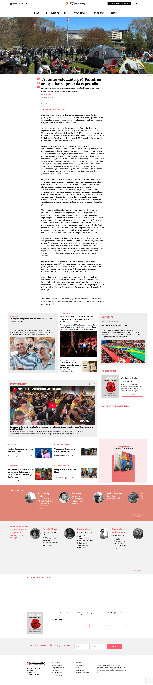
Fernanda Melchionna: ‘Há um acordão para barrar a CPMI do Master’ (120, 543)
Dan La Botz (46, 94)
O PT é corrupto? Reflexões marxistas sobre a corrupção (50, 541)
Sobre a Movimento (58, 665)
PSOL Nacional (79, 665)
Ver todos (137, 517)
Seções (114, 13)
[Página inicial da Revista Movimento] (75, 4)
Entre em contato (57, 675)
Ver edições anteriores (109, 625)
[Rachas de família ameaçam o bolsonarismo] (43, 453)
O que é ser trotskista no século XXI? (114, 498)
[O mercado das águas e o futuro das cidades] (89, 452)
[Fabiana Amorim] (64, 498)
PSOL (66, 13)
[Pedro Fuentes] (98, 498)
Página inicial (56, 663)
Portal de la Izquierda (82, 673)
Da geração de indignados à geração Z (78, 501)
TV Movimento (18, 383)
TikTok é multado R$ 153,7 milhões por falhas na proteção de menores (45, 503)
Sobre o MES (79, 663)
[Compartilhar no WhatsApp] (38, 87)
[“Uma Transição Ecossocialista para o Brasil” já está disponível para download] (89, 366)
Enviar (114, 647)
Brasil (37, 13)
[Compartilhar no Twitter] (38, 83)
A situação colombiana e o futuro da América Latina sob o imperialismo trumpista (85, 542)
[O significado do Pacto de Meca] (89, 473)
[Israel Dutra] (133, 498)
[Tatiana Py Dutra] (30, 500)
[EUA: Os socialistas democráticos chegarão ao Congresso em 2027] (78, 344)
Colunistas (99, 13)
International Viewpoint (54, 109)
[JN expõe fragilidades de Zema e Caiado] (32, 353)
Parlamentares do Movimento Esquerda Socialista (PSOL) (19, 532)
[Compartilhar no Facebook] (38, 79)
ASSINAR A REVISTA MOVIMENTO (119, 4)
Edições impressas (58, 668)
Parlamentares (80, 13)
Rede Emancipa (80, 670)
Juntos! (77, 668)
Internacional (52, 13)
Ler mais (132, 394)
